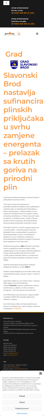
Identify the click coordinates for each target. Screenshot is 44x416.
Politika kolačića (22, 413)
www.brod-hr (12, 355)
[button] (40, 373)
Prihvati (22, 396)
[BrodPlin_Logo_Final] (12, 31)
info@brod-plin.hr (13, 353)
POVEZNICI (17, 308)
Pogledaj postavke (22, 408)
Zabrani (22, 402)
